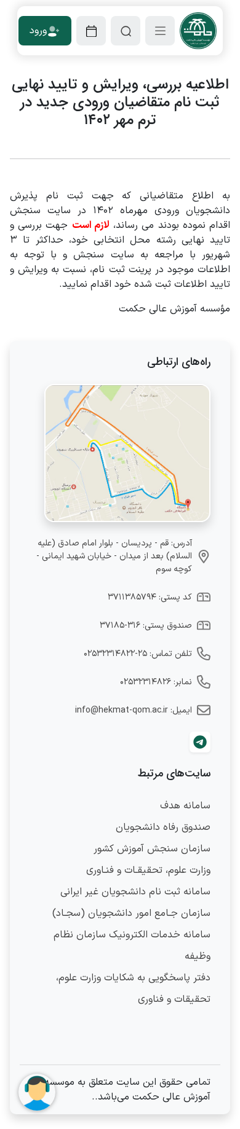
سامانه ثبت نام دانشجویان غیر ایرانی (135, 892)
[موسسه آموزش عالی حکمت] (198, 30)
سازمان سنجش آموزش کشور (152, 849)
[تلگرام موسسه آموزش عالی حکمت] (200, 742)
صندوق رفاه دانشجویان (163, 827)
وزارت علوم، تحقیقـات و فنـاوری (148, 870)
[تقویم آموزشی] (91, 30)
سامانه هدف (185, 806)
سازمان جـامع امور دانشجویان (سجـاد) (131, 913)
